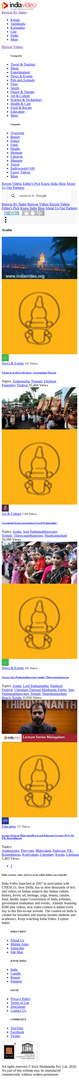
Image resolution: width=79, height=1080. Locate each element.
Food (14, 145)
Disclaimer (18, 1007)
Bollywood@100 (23, 168)
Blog (62, 184)
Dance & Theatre (22, 92)
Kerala (15, 20)
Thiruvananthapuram (28, 535)
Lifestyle (17, 156)
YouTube (17, 1028)
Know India (49, 184)
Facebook (17, 1032)
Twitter (15, 1036)
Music (15, 68)
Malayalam (43, 851)
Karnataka (18, 28)
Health (15, 149)
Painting (16, 981)
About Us (52, 208)
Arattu (17, 531)
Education (18, 111)
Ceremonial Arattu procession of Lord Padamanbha (29, 523)
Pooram (36, 381)
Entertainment (20, 72)
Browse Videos (12, 47)
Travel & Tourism (23, 64)
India (14, 969)
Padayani (59, 851)
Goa (13, 31)
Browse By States (14, 12)
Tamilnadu (18, 24)
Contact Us (18, 1010)
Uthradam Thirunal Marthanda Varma (40, 690)
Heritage (16, 153)
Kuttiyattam (30, 854)
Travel (15, 164)
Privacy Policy (21, 999)
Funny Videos (20, 172)
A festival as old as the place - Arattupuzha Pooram (29, 372)
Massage (17, 160)
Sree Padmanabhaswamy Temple (38, 692)
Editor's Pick (31, 184)
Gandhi (16, 973)
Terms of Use (20, 1003)
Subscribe (17, 948)
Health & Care (21, 104)
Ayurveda (17, 133)
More (14, 39)
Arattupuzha (21, 381)
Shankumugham (56, 535)
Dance (15, 141)
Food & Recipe (21, 107)
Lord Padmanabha (35, 686)
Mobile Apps (20, 944)
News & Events (21, 76)
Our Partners (15, 187)
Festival (22, 385)
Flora (14, 84)
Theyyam (27, 851)
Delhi (14, 35)
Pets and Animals (22, 80)
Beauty (15, 137)
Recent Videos (12, 184)
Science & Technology (26, 100)
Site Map (17, 952)
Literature (47, 854)
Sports (15, 88)
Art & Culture (20, 96)
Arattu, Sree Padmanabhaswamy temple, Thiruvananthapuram (35, 677)
